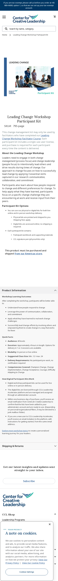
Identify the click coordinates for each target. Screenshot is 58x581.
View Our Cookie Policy (33, 562)
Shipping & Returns (13, 446)
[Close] (50, 524)
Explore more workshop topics (15, 430)
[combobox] (29, 29)
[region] (26, 551)
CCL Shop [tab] (8, 514)
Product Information (14, 290)
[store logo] (29, 19)
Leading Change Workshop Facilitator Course (25, 137)
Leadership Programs (13, 519)
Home (4, 34)
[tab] (29, 290)
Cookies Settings (26, 572)
